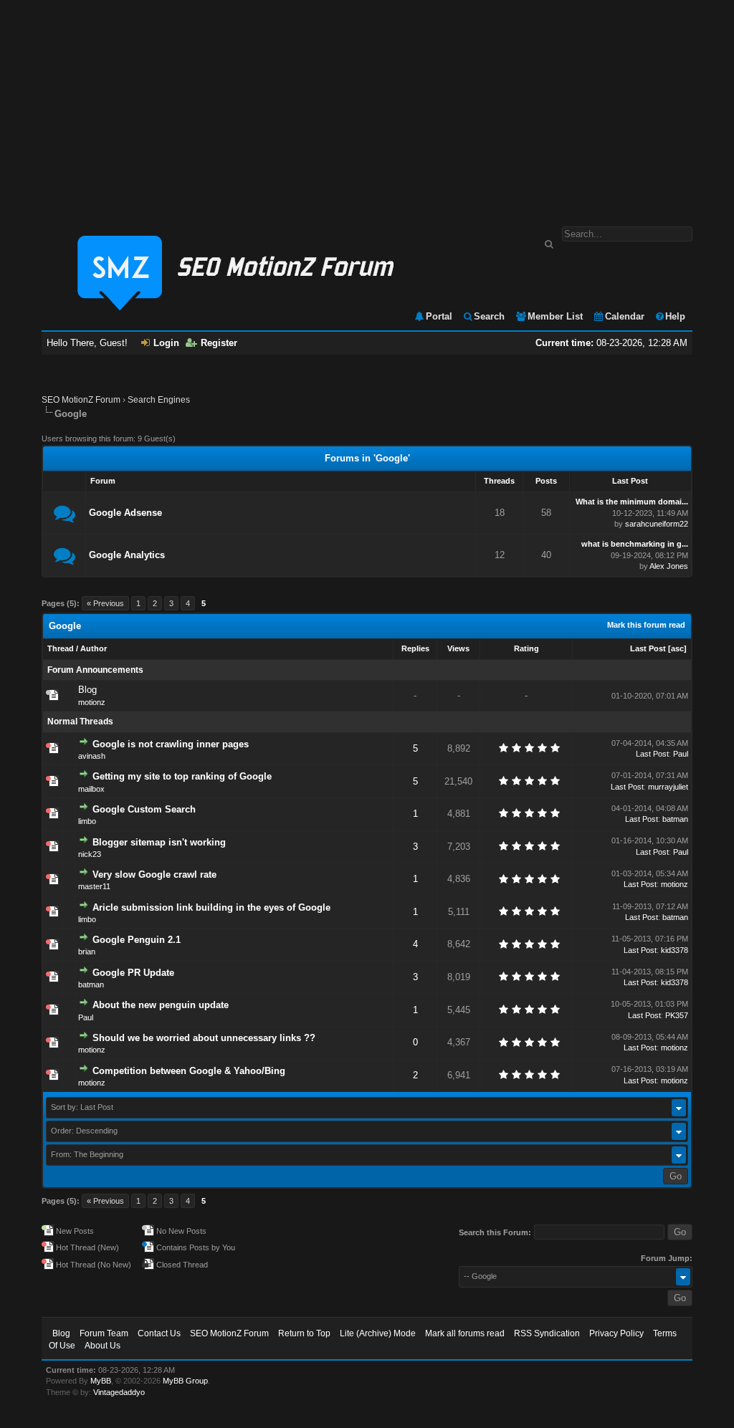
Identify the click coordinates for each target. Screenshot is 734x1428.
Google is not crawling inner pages (170, 744)
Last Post (648, 648)
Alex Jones (668, 566)
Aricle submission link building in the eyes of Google (211, 907)
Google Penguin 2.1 (136, 939)
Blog (87, 689)
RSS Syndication (547, 1333)
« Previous (105, 603)
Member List (555, 316)
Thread (60, 648)
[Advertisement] (367, 106)
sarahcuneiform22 (656, 523)
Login (166, 342)
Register (219, 342)
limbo (87, 821)
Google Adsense (125, 512)
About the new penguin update (160, 1005)
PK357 (676, 1015)
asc (677, 648)
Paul (680, 753)
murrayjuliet (668, 786)
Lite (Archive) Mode (378, 1333)
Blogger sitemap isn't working (159, 842)
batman (675, 819)
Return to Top (304, 1333)
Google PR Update (133, 972)
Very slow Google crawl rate (154, 874)
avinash (91, 756)
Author (93, 648)
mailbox (91, 789)
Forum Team (104, 1333)
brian (86, 951)
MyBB (100, 1380)
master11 (94, 886)
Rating (526, 648)
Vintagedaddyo (119, 1392)
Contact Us (159, 1333)
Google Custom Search (144, 809)
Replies (415, 648)
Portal (439, 316)
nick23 (89, 854)
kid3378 (674, 950)
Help (675, 316)
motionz (91, 702)
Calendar (624, 316)
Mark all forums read (465, 1333)
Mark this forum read (646, 624)
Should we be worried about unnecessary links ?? (203, 1037)
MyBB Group (185, 1380)
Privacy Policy (616, 1333)
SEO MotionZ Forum (81, 400)
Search (489, 316)
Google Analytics (127, 555)
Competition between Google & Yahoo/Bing (188, 1070)
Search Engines (159, 400)
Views (458, 648)
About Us (102, 1346)
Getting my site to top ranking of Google (182, 776)
